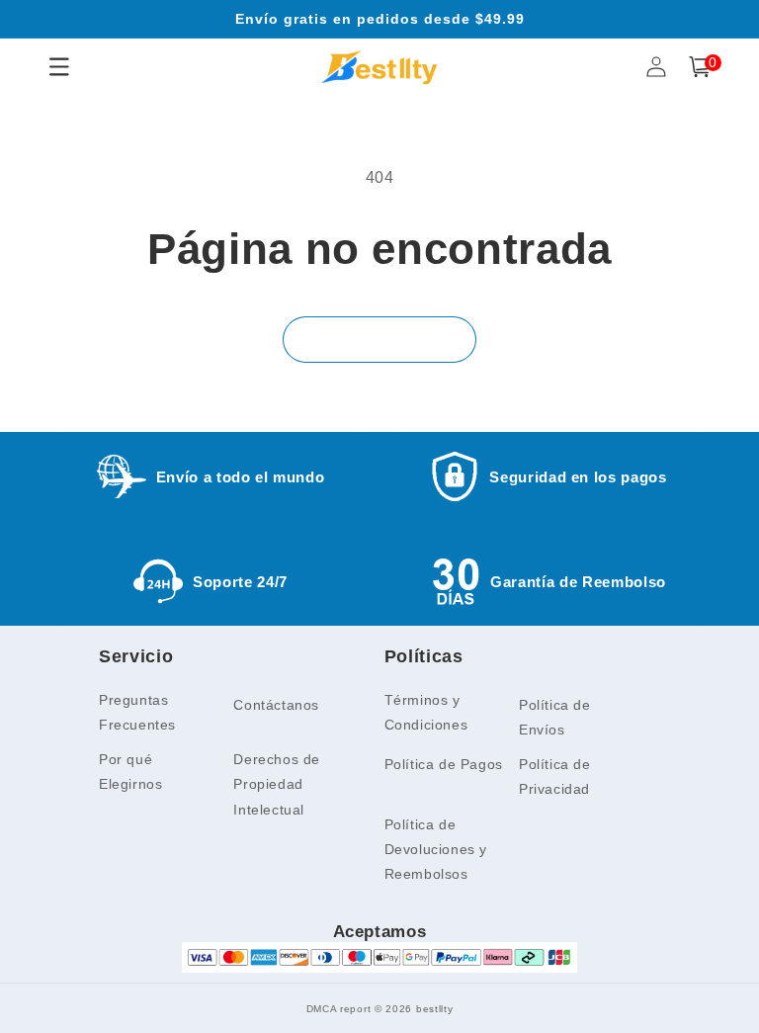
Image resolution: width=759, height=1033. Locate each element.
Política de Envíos (555, 717)
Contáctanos (276, 705)
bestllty (435, 1008)
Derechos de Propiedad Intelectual (276, 784)
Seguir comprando (379, 339)
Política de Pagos (443, 764)
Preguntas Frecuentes (137, 712)
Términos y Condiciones (426, 712)
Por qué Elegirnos (130, 771)
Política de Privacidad (555, 776)
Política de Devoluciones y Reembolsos (435, 849)
